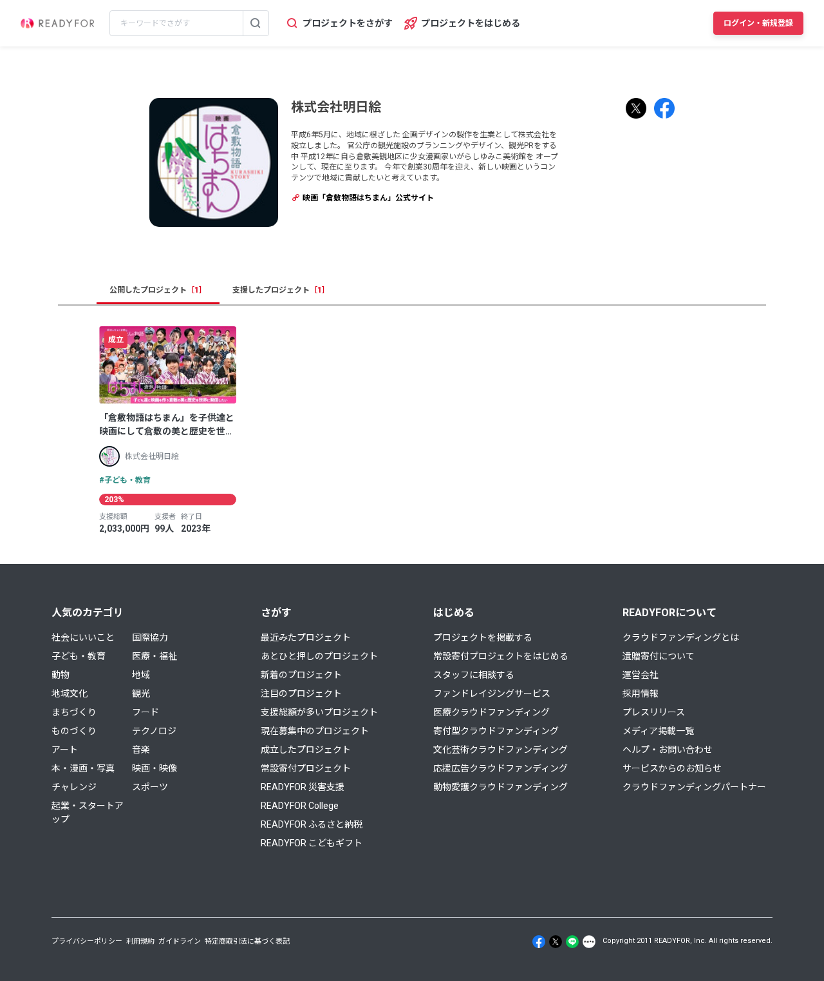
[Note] (589, 941)
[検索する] (255, 23)
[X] (555, 941)
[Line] (572, 941)
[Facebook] (538, 941)
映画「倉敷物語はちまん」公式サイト (367, 197)
